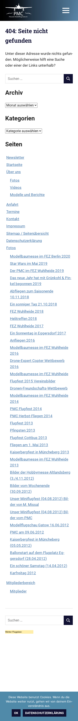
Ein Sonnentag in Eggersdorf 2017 (38, 333)
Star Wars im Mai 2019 (28, 263)
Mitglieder (18, 591)
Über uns (13, 172)
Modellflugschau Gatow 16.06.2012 (39, 525)
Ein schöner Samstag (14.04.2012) (38, 566)
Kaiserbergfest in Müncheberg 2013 (39, 452)
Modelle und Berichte (27, 194)
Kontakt (12, 219)
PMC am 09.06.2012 (27, 532)
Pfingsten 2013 (22, 430)
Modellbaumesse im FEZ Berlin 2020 (40, 256)
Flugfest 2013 (21, 423)
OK (16, 713)
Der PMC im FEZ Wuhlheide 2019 (37, 270)
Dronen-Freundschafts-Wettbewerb (39, 388)
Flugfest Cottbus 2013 (28, 438)
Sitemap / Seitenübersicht (27, 233)
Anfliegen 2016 (22, 340)
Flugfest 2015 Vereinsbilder (32, 381)
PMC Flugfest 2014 (26, 409)
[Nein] (72, 706)
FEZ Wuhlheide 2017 (27, 326)
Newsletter (15, 157)
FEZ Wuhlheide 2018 (27, 311)
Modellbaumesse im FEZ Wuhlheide (39, 374)
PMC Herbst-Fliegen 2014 (31, 416)
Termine (13, 211)
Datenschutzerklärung (24, 240)
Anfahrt (12, 204)
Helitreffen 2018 (23, 318)
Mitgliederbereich (20, 583)
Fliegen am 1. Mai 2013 (29, 445)
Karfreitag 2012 (23, 573)
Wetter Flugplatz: (13, 632)
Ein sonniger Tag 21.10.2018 (33, 304)
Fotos (15, 180)
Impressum (15, 226)
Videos (15, 187)
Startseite (14, 164)
